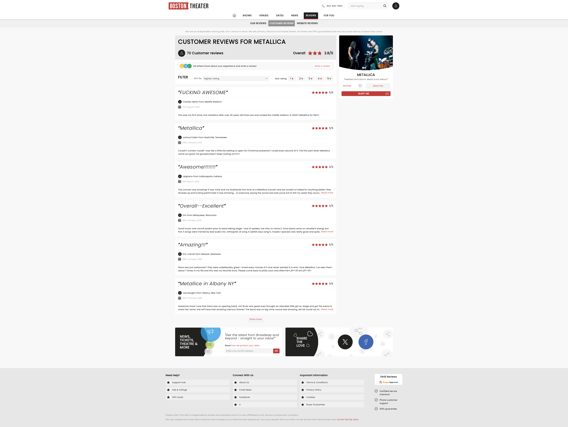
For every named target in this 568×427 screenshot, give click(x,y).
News (294, 15)
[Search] (385, 6)
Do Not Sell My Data (347, 419)
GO (276, 350)
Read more (327, 192)
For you (329, 15)
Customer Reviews (282, 23)
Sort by (198, 78)
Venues (263, 15)
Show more (256, 319)
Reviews (311, 15)
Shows (247, 15)
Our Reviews (258, 23)
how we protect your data (245, 345)
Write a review (322, 66)
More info (378, 85)
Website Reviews (307, 23)
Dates (280, 15)
